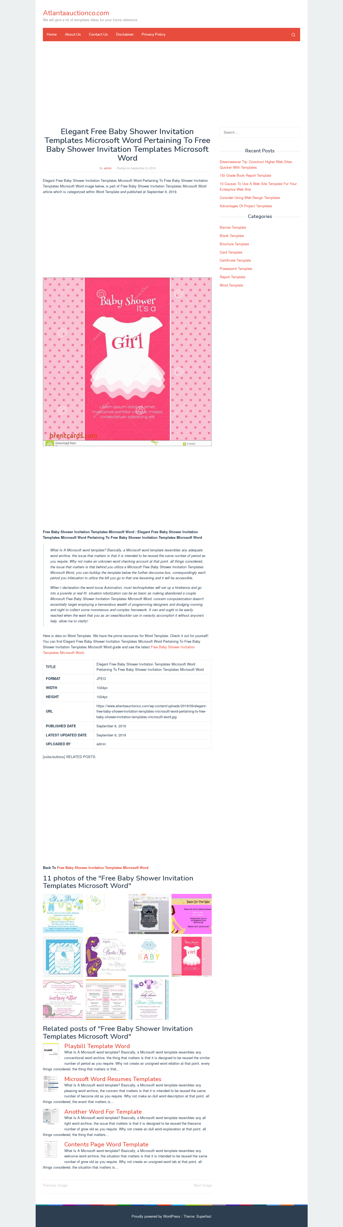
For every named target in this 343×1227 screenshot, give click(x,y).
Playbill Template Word (97, 1046)
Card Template (231, 252)
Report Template (232, 276)
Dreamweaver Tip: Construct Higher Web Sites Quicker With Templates (256, 164)
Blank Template (232, 235)
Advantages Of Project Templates (246, 205)
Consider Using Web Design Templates (250, 197)
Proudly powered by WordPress (156, 1216)
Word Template (231, 285)
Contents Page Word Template (106, 1145)
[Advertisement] (171, 84)
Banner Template (233, 227)
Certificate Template (235, 260)
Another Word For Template (103, 1112)
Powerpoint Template (236, 268)
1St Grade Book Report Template (245, 175)
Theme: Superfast (197, 1216)
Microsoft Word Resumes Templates (112, 1079)
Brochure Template (234, 243)
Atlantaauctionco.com (76, 13)
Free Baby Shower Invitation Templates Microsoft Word (102, 867)
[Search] (293, 34)
